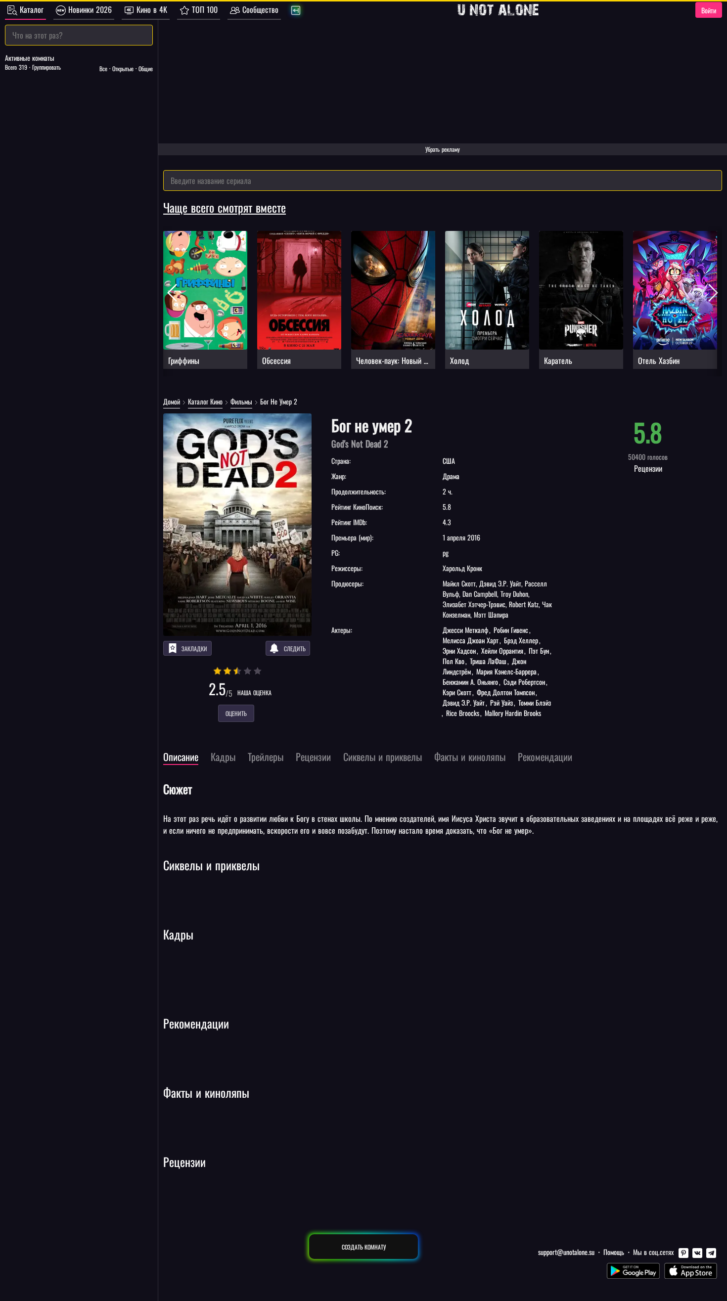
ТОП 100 (203, 9)
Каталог (30, 9)
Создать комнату (364, 1247)
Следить (295, 648)
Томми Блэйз (533, 702)
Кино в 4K (150, 9)
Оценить (236, 713)
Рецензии (184, 1161)
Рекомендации (196, 1023)
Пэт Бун (539, 650)
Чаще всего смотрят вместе (224, 207)
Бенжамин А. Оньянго (471, 681)
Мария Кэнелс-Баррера (506, 671)
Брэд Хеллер (521, 640)
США (449, 460)
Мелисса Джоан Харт (471, 640)
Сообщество (259, 9)
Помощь (613, 1252)
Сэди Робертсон (524, 681)
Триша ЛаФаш (488, 661)
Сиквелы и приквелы (211, 865)
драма (451, 476)
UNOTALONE (498, 10)
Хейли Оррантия (502, 650)
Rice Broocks (462, 713)
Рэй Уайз (501, 702)
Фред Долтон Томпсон (506, 692)
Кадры (178, 934)
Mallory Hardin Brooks (512, 713)
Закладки (194, 648)
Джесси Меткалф (466, 630)
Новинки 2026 (89, 9)
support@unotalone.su (566, 1252)
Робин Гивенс (511, 630)
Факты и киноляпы (206, 1092)
